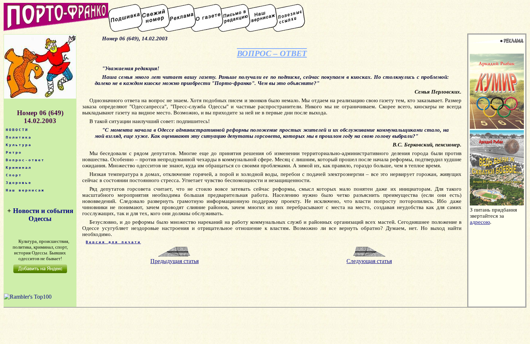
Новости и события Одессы (43, 214)
